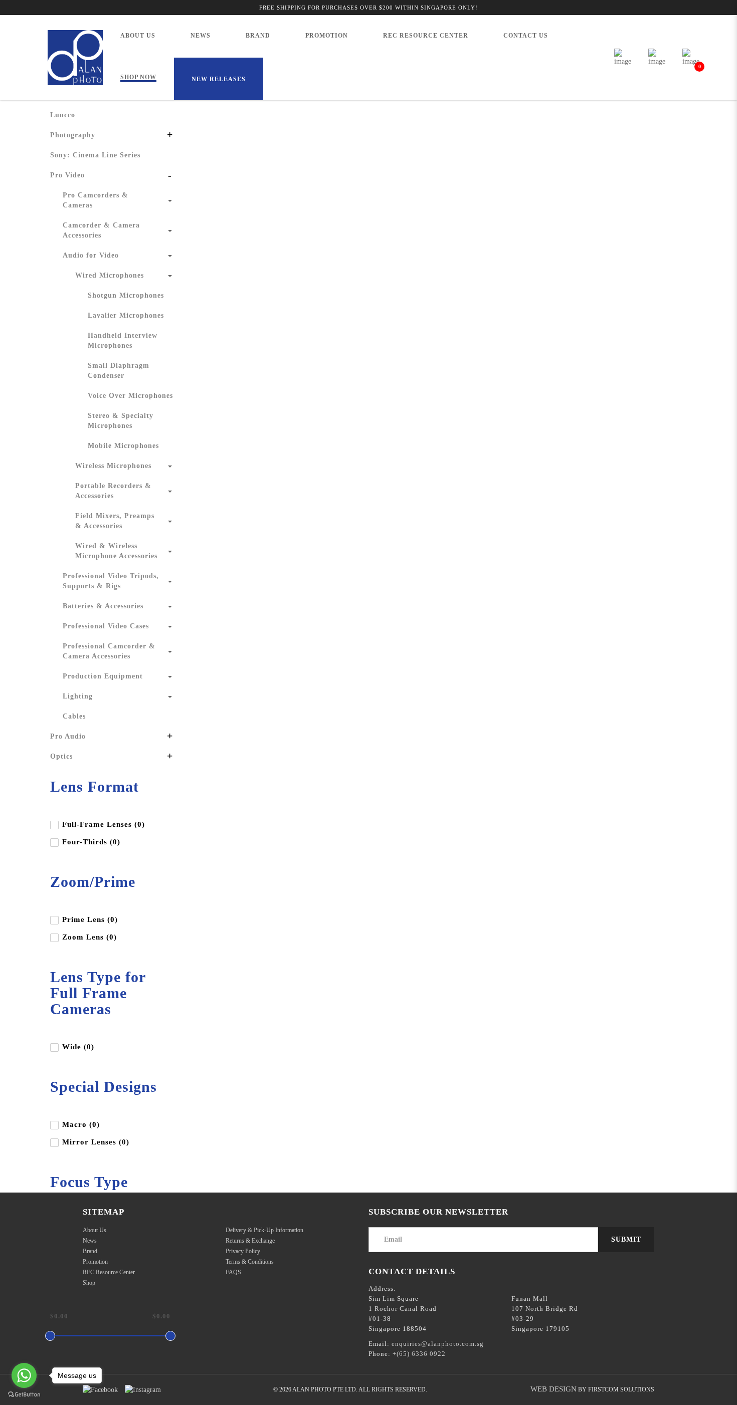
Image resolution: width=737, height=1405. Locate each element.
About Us (94, 1230)
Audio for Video (91, 255)
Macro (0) (81, 1124)
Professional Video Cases (106, 626)
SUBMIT (626, 1239)
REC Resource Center (109, 1272)
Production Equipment (103, 676)
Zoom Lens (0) (89, 937)
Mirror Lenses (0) (95, 1142)
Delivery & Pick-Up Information (264, 1230)
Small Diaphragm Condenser (118, 370)
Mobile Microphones (123, 445)
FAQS (233, 1272)
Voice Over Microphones (130, 395)
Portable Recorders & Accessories (113, 491)
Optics (61, 756)
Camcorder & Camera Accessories (101, 230)
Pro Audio (68, 736)
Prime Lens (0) (90, 919)
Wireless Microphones (113, 466)
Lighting (78, 696)
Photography (72, 135)
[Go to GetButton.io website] (24, 1394)
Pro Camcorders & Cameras (95, 200)
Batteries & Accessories (103, 606)
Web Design (553, 1389)
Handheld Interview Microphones (122, 340)
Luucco (62, 115)
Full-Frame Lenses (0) (103, 824)
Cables (74, 716)
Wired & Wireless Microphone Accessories (116, 551)
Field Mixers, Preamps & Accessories (114, 521)
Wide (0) (78, 1047)
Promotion (95, 1261)
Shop (89, 1282)
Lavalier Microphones (126, 315)
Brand (90, 1251)
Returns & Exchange (250, 1240)
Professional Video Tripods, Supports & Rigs (111, 581)
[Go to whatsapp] (24, 1375)
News (90, 1240)
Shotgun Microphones (126, 295)
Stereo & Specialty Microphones (120, 420)
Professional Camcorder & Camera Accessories (109, 651)
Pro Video (67, 175)
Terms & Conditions (250, 1261)
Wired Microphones (109, 275)
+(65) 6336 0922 (419, 1353)
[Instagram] (143, 1389)
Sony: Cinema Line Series (95, 155)
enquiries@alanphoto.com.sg (438, 1343)
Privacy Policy (243, 1251)
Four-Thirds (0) (91, 842)
